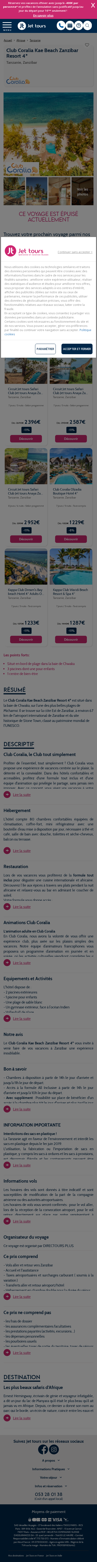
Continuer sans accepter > (75, 252)
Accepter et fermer (77, 349)
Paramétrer (45, 349)
